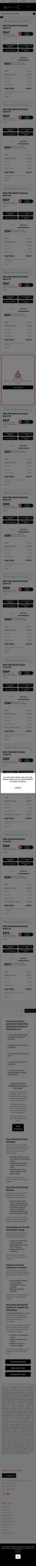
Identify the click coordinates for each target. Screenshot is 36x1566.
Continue (18, 788)
